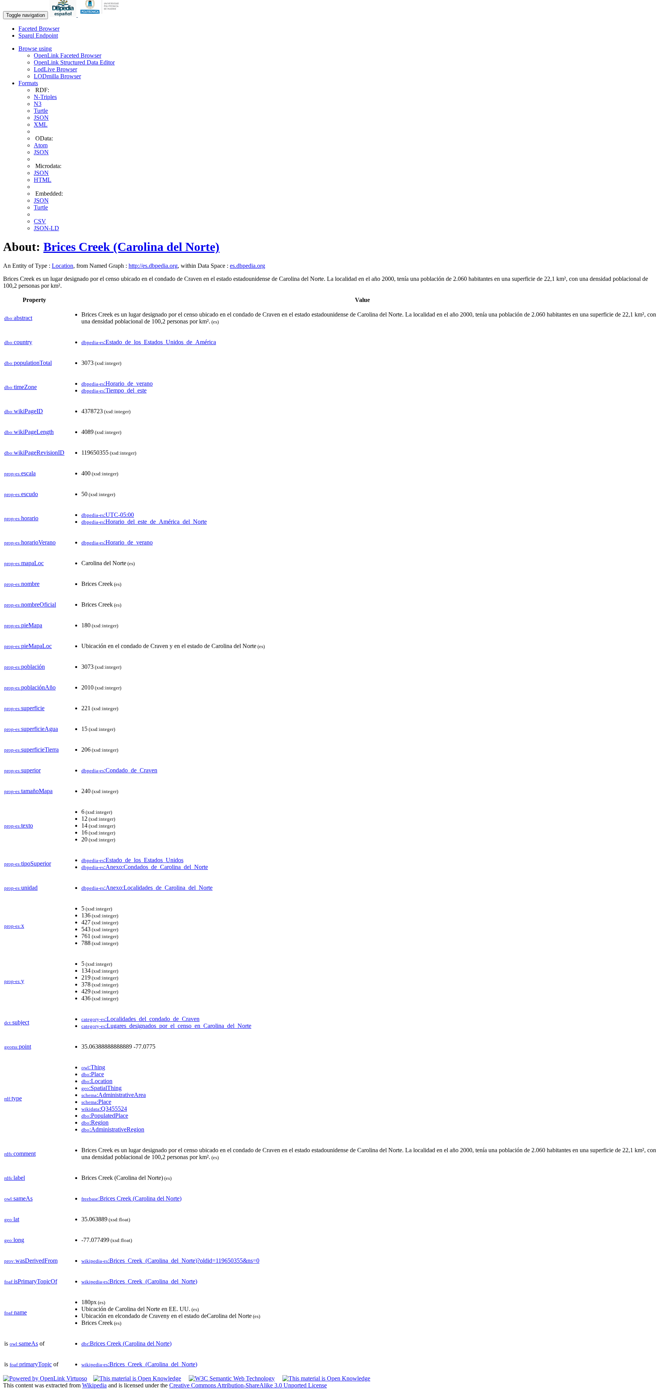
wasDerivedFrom (31, 1260)
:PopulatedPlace (104, 1115)
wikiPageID (23, 411)
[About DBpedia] (63, 15)
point (17, 1046)
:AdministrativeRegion (112, 1129)
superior (22, 770)
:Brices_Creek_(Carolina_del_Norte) (139, 1281)
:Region (95, 1122)
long (14, 1240)
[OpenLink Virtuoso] (45, 1378)
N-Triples (45, 97)
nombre (22, 584)
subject (16, 1022)
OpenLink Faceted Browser (67, 55)
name (15, 1312)
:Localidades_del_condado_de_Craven (140, 1019)
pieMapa (23, 625)
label (14, 1177)
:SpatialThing (101, 1088)
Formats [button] (28, 83)
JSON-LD (46, 228)
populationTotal (28, 363)
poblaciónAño (30, 687)
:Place (92, 1074)
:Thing (93, 1067)
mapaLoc (24, 563)
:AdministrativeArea (113, 1095)
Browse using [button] (35, 48)
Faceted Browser (38, 28)
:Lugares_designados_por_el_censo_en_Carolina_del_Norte (166, 1026)
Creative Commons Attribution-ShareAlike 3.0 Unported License (248, 1385)
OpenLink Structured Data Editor (74, 62)
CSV (40, 221)
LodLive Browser (55, 69)
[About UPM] (101, 15)
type (13, 1098)
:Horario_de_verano (117, 383)
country (18, 342)
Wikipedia (94, 1385)
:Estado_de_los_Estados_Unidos (132, 860)
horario (21, 518)
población (24, 666)
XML (41, 124)
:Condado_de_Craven (119, 770)
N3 (37, 104)
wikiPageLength (29, 432)
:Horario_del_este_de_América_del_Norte (144, 521)
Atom (41, 145)
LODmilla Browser (57, 76)
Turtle (41, 110)
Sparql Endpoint (38, 35)
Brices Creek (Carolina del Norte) (131, 247)
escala (20, 473)
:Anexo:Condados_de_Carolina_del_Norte (144, 867)
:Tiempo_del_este (114, 390)
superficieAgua (31, 729)
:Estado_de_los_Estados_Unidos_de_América (148, 342)
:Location (96, 1081)
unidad (21, 887)
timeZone (20, 387)
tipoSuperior (27, 863)
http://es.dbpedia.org (153, 265)
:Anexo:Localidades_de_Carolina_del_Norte (147, 887)
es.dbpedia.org (247, 265)
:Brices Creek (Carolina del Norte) (131, 1198)
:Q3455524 (104, 1108)
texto (18, 825)
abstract (18, 318)
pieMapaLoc (28, 646)
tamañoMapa (28, 791)
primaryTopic (31, 1364)
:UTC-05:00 (107, 514)
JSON (41, 117)
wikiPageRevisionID (34, 452)
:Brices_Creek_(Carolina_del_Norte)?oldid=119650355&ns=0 (170, 1260)
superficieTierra (31, 749)
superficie (24, 708)
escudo (21, 494)
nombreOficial (30, 604)
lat (11, 1219)
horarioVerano (30, 542)
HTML (42, 179)
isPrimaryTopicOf (30, 1281)
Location (62, 265)
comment (20, 1153)
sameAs (18, 1198)
